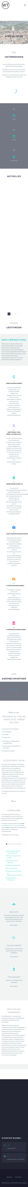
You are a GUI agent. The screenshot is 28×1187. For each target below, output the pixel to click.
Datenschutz (18, 1177)
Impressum (9, 1177)
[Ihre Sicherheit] (14, 978)
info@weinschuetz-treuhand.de (11, 825)
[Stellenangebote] (14, 947)
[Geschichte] (14, 915)
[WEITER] (19, 314)
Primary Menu (25, 5)
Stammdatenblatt (12, 868)
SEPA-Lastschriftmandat (13, 865)
